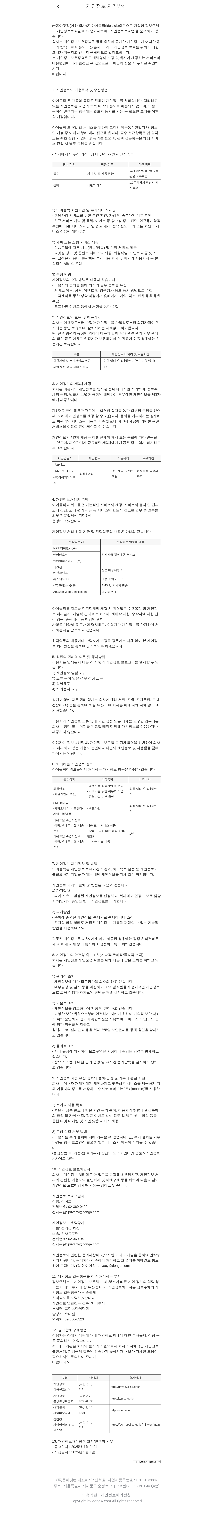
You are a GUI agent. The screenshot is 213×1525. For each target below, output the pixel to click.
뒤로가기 (58, 6)
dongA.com (101, 1501)
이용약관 (89, 1495)
